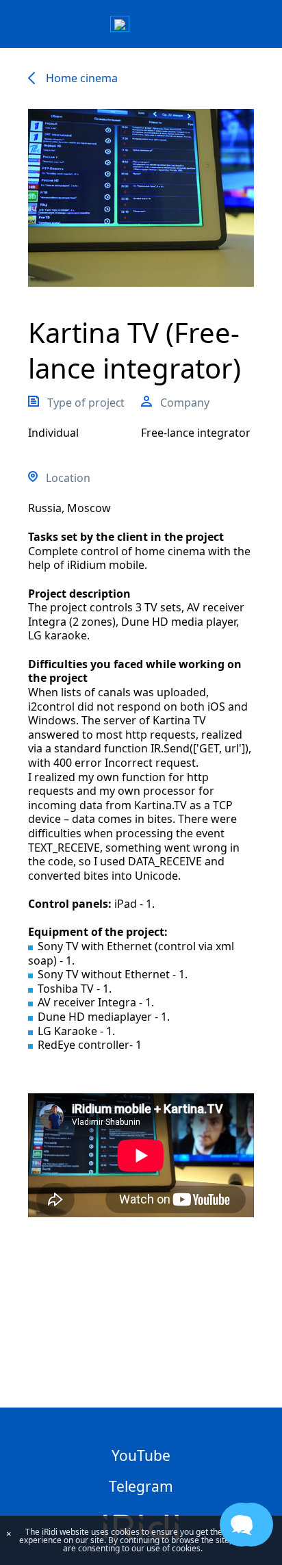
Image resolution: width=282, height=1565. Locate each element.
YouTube (141, 1455)
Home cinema (81, 78)
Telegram (141, 1486)
